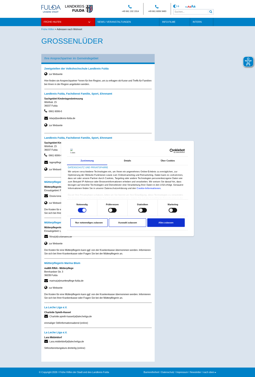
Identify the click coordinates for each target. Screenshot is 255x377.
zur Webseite (56, 74)
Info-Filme (168, 22)
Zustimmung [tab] (87, 160)
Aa (186, 7)
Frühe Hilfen (52, 22)
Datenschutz (167, 372)
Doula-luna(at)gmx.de (60, 196)
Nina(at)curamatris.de (60, 236)
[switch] (112, 210)
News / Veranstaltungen (114, 22)
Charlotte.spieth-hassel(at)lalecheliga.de (70, 316)
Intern (197, 22)
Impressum (182, 372)
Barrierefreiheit (151, 372)
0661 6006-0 (55, 111)
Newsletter (195, 372)
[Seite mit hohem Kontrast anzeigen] (176, 6)
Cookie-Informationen (149, 188)
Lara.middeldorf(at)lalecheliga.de (66, 341)
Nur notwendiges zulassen (89, 222)
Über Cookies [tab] (168, 160)
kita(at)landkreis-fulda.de (62, 118)
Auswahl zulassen (127, 222)
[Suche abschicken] (211, 11)
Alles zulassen (165, 222)
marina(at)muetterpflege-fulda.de (66, 280)
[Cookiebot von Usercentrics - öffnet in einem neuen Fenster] (172, 151)
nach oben (208, 372)
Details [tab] (127, 160)
